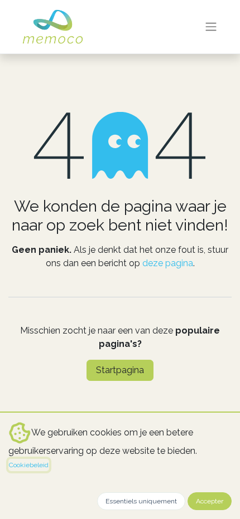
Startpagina (120, 370)
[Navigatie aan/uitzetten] (211, 27)
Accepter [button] (209, 501)
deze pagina (167, 263)
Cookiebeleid (29, 465)
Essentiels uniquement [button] (141, 501)
